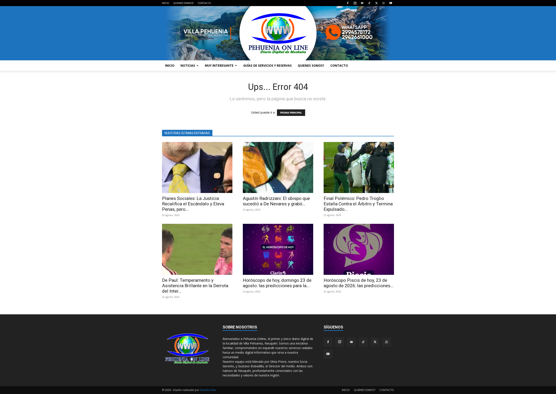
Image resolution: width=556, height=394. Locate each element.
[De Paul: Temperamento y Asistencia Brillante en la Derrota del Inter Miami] (197, 249)
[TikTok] (369, 3)
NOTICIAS (187, 65)
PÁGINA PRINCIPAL (291, 112)
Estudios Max (208, 390)
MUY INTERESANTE (219, 65)
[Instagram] (355, 3)
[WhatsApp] (383, 3)
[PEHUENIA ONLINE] (278, 33)
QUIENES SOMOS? (183, 3)
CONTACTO (204, 3)
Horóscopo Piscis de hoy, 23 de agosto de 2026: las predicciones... (359, 283)
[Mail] (362, 3)
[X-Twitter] (376, 3)
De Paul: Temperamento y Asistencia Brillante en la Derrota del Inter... (195, 286)
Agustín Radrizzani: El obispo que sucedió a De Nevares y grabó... (276, 201)
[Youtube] (390, 3)
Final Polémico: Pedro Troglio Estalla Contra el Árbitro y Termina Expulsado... (358, 204)
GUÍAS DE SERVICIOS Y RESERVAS (267, 65)
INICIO (165, 3)
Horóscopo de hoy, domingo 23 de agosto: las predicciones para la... (277, 283)
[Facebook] (347, 3)
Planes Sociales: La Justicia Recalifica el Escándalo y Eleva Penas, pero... (193, 204)
